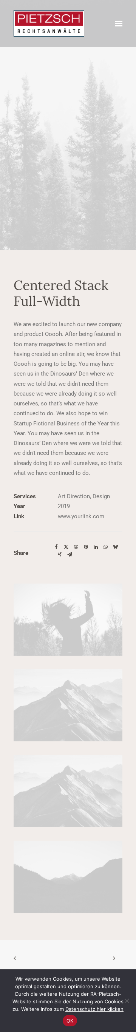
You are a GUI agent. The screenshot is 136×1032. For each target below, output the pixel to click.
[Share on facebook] (56, 547)
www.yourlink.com (81, 516)
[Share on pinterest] (85, 547)
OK (70, 1021)
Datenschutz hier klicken (94, 1009)
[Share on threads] (75, 547)
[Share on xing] (59, 554)
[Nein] (126, 1000)
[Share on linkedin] (95, 547)
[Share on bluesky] (115, 547)
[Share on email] (69, 554)
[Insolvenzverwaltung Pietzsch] (49, 23)
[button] (118, 23)
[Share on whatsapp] (105, 547)
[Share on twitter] (66, 547)
